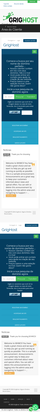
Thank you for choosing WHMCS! (16, 155)
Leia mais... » (11, 196)
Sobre (12, 399)
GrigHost (11, 45)
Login (18, 40)
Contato (6, 402)
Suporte (6, 4)
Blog (28, 399)
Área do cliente (19, 4)
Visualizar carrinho (30, 40)
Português (11, 40)
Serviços (20, 399)
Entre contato (8, 6)
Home (5, 399)
